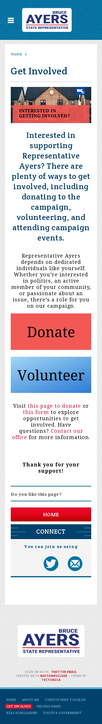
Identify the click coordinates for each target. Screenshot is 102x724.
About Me (30, 700)
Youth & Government (62, 713)
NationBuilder (53, 676)
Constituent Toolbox (65, 700)
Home (16, 54)
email (72, 672)
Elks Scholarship (22, 713)
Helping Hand (49, 706)
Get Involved (19, 706)
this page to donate (54, 406)
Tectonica (51, 680)
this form (36, 412)
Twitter (58, 672)
